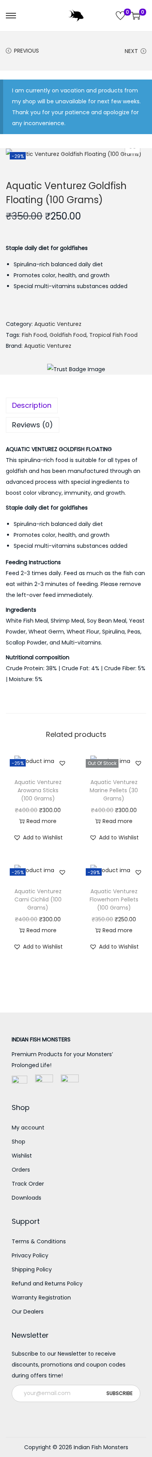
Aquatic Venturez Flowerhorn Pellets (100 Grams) (114, 899)
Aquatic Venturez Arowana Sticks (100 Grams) (38, 790)
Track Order (28, 1184)
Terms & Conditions (39, 1241)
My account (28, 1127)
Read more (42, 821)
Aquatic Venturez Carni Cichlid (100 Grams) (38, 899)
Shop (18, 1141)
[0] (120, 15)
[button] (62, 763)
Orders (21, 1170)
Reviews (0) (32, 425)
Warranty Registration (41, 1297)
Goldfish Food (68, 335)
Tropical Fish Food (113, 335)
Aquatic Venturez (57, 324)
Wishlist (22, 1156)
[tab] (76, 405)
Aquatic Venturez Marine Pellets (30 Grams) (114, 790)
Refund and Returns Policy (47, 1283)
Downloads (26, 1198)
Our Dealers (28, 1311)
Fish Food (34, 335)
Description (31, 405)
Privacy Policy (30, 1255)
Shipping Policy (32, 1269)
